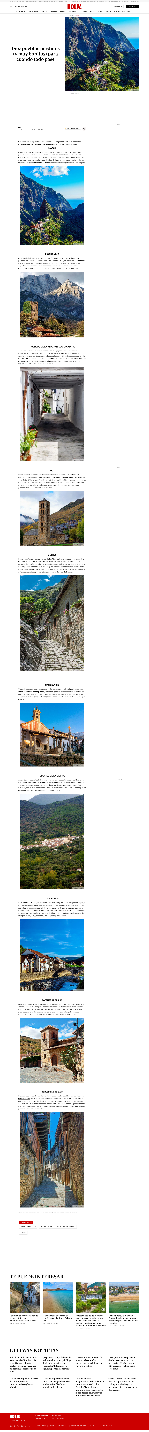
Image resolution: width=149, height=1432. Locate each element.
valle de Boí (74, 475)
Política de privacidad (82, 1426)
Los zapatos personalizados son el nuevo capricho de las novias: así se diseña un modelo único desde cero (56, 1382)
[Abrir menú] (11, 6)
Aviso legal (40, 1426)
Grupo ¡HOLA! (58, 1418)
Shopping (83, 11)
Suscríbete (133, 6)
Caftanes (83, 1)
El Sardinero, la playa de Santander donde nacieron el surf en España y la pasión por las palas (123, 1319)
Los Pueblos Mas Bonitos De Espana (58, 1227)
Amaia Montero (53, 1)
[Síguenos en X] (18, 1426)
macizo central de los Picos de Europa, (50, 559)
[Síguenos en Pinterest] (29, 1426)
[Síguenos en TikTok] (22, 1426)
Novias (108, 11)
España (117, 6)
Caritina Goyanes (43, 1)
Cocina (62, 11)
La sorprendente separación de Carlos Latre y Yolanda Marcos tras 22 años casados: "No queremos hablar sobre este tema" (122, 1363)
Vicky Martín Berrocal (31, 1)
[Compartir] (84, 129)
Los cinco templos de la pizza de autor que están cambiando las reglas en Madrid (24, 1382)
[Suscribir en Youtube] (26, 1426)
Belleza (54, 11)
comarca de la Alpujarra (52, 351)
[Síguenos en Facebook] (15, 1426)
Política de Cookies (59, 1426)
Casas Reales (33, 11)
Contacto (56, 1415)
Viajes (100, 11)
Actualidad (21, 11)
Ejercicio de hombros (74, 1)
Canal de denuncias (106, 1426)
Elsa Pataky (22, 1)
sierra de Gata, (24, 1099)
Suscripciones (41, 1415)
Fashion (44, 11)
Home (71, 15)
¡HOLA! (20, 127)
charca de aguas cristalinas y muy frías (61, 1106)
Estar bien (72, 11)
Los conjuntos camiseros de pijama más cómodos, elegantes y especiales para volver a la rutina (89, 1361)
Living (92, 11)
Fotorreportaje (28, 1227)
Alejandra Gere (103, 1)
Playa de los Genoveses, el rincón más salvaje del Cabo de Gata (57, 1318)
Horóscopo (126, 11)
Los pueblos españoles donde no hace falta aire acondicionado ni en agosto (24, 1318)
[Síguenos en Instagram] (11, 1426)
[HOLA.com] (74, 6)
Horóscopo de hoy (135, 1)
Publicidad (40, 1418)
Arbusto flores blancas (114, 1)
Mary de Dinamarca (92, 1)
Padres (117, 11)
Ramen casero (125, 1)
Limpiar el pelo (63, 1)
